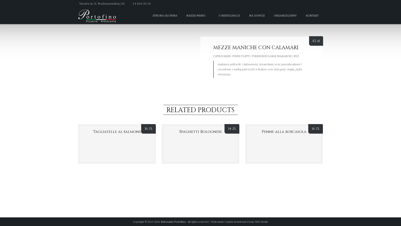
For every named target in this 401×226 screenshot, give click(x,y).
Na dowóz (257, 15)
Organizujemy (285, 15)
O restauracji (229, 15)
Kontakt (312, 15)
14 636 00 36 (142, 3)
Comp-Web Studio (257, 221)
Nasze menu (196, 15)
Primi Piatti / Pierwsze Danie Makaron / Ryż (265, 56)
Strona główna (165, 15)
